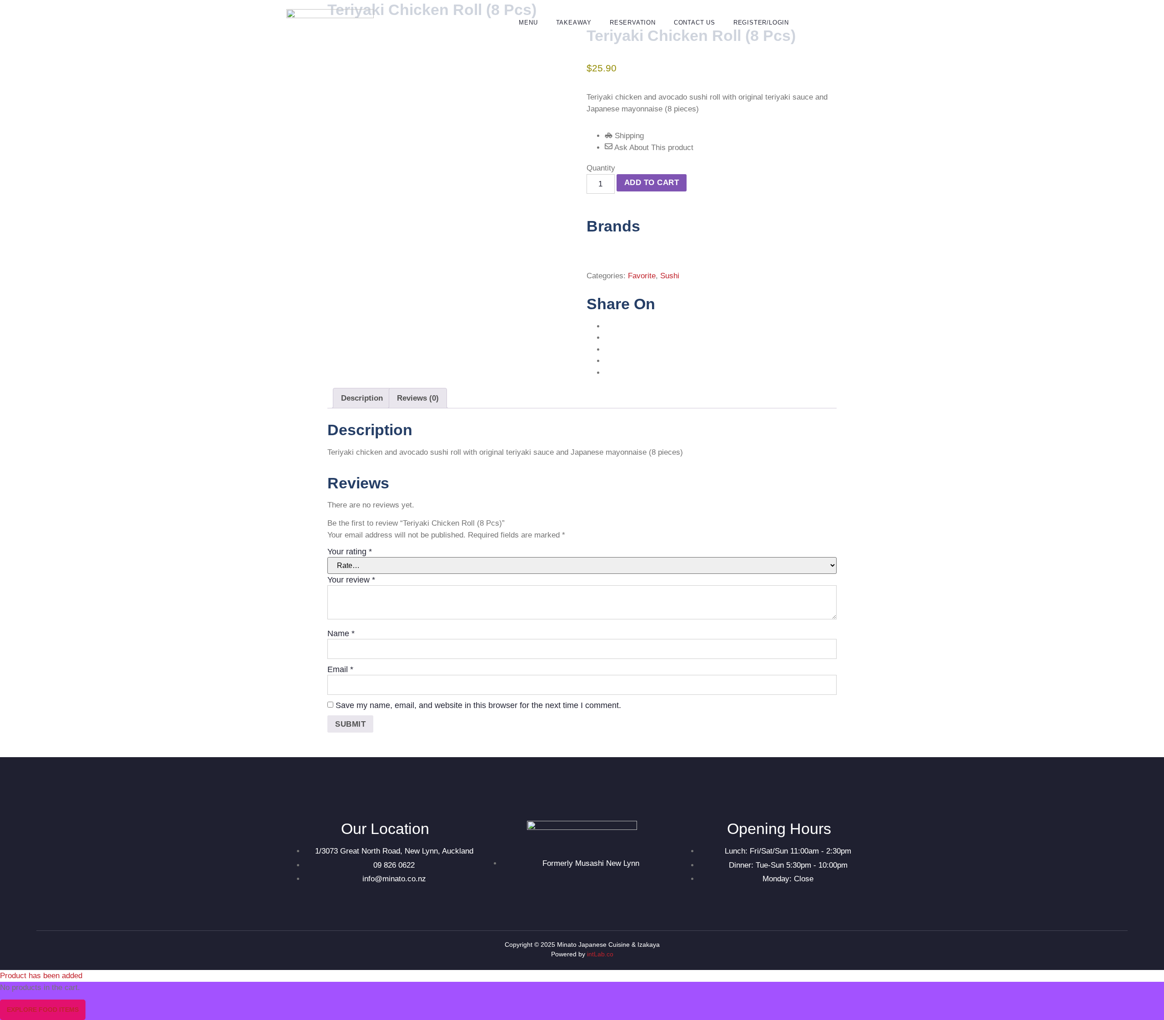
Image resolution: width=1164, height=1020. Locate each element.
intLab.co (600, 954)
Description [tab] (362, 398)
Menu (528, 22)
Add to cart (651, 182)
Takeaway (574, 22)
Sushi (669, 275)
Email (340, 669)
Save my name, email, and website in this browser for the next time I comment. (478, 705)
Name (341, 633)
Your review (351, 580)
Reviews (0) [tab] (418, 398)
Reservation (633, 22)
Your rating (349, 552)
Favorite (642, 275)
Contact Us (694, 22)
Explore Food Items (43, 1009)
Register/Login (761, 22)
